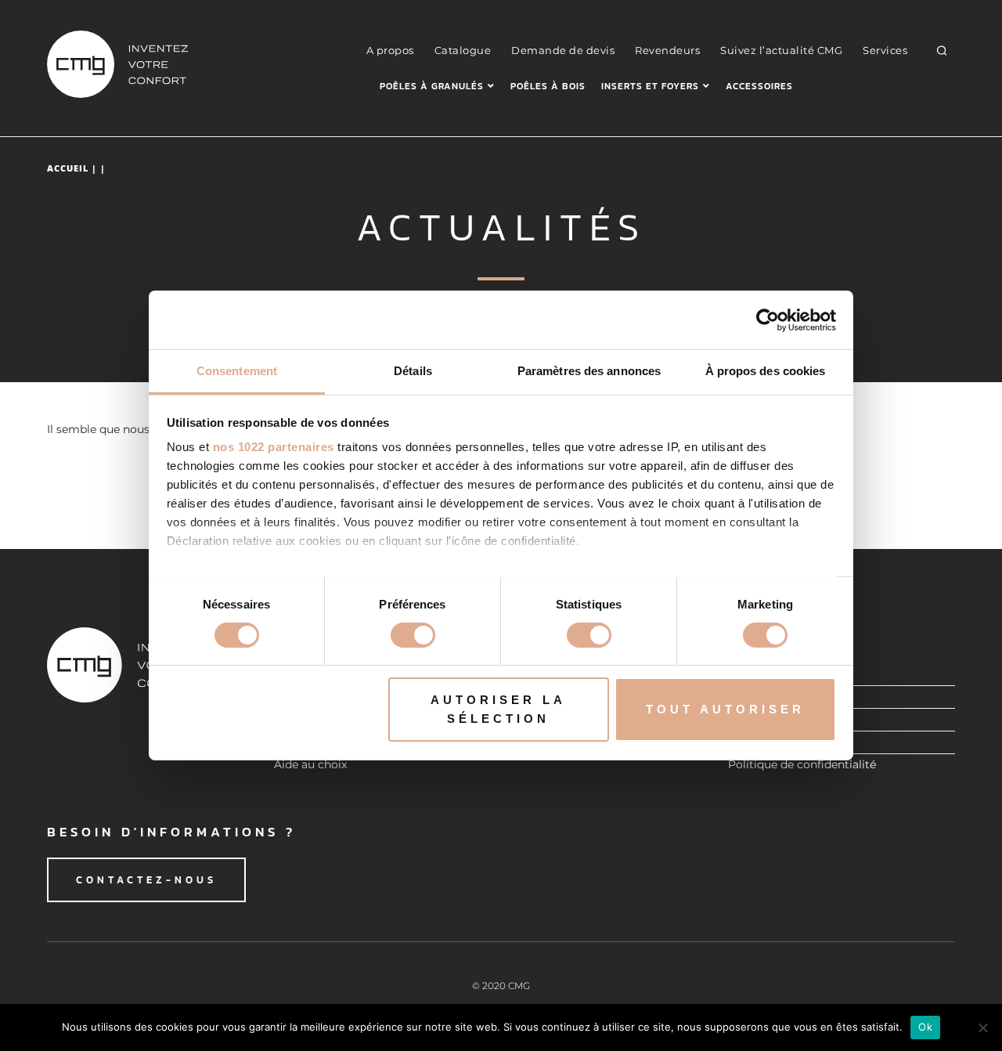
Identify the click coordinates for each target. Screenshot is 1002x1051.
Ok (925, 1026)
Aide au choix (310, 764)
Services (885, 50)
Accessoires (759, 86)
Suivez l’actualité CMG (781, 50)
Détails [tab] (413, 370)
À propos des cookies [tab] (765, 370)
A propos (390, 50)
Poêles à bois (548, 86)
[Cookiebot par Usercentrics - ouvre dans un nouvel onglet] (767, 319)
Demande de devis (563, 50)
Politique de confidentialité (802, 764)
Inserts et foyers (650, 86)
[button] (942, 50)
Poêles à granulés (432, 86)
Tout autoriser (725, 710)
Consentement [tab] (236, 370)
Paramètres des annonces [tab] (589, 370)
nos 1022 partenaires (273, 446)
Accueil (67, 168)
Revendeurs (667, 50)
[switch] (413, 635)
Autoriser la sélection (498, 710)
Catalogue (463, 50)
